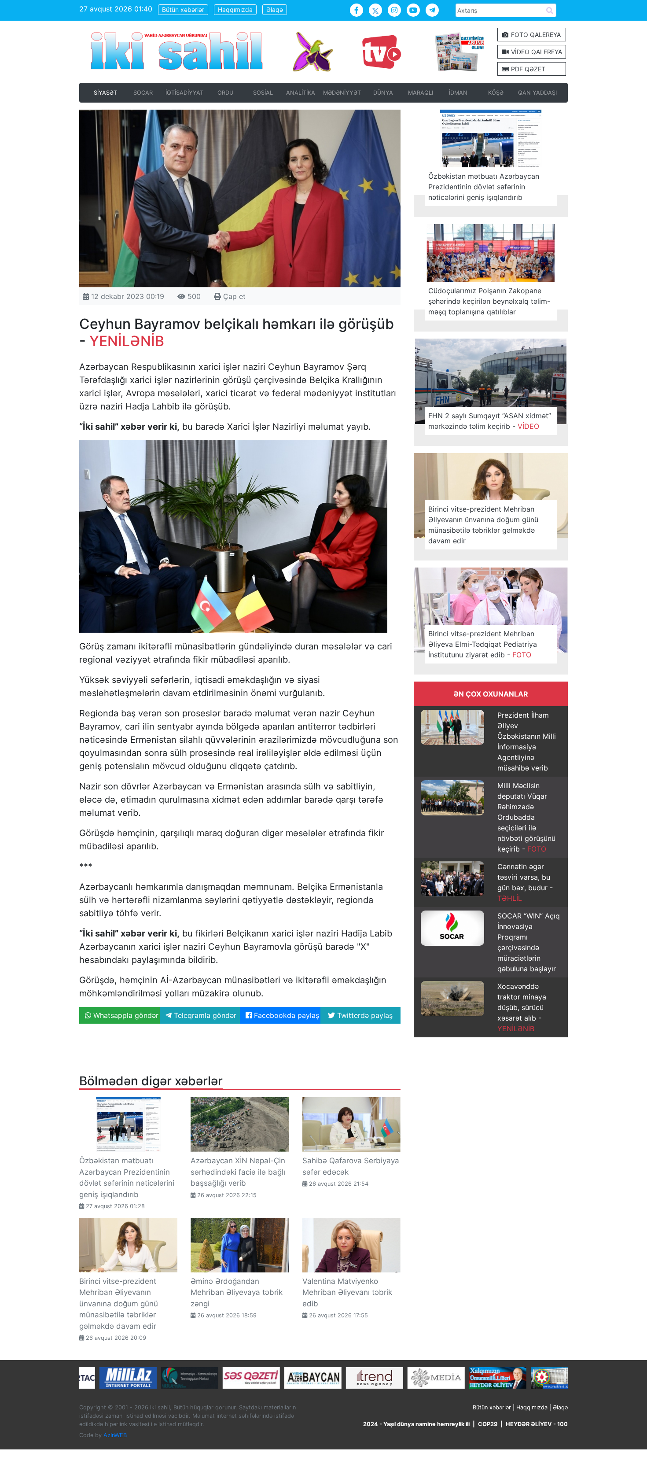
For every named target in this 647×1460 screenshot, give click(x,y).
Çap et (233, 296)
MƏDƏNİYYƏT (342, 92)
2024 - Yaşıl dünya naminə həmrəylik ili (416, 1424)
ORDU (225, 92)
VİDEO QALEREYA (535, 51)
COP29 (487, 1424)
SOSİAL (263, 92)
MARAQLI (420, 92)
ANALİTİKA (300, 92)
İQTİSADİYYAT (184, 92)
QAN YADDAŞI (537, 92)
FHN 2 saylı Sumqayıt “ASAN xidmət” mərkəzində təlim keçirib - (489, 421)
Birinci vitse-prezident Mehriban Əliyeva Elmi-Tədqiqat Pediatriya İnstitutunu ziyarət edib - (482, 644)
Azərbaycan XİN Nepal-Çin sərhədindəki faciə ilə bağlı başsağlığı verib (238, 1171)
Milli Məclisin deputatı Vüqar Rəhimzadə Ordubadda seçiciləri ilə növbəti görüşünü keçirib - (526, 817)
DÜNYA (383, 92)
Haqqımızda (235, 9)
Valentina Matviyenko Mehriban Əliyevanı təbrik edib (347, 1292)
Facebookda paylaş (285, 1015)
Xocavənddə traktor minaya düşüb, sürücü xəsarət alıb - (521, 1007)
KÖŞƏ (496, 92)
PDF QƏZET (527, 69)
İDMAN (458, 92)
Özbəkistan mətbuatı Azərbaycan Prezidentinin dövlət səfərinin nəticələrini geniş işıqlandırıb (483, 187)
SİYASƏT (105, 92)
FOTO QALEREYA (535, 34)
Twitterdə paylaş (364, 1015)
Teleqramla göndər (204, 1015)
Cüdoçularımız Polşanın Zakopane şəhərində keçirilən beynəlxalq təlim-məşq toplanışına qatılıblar (489, 301)
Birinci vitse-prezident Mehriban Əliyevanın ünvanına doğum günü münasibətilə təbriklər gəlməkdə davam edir (118, 1304)
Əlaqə (274, 9)
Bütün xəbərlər (183, 9)
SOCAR (143, 92)
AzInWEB (115, 1435)
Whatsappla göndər (124, 1015)
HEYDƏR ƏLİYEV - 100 (537, 1424)
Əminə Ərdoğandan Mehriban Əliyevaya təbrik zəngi (237, 1292)
